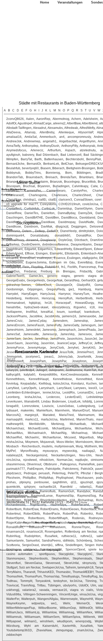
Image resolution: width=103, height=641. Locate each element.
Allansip (30, 132)
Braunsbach (34, 177)
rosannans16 (15, 531)
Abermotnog (60, 119)
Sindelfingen (73, 545)
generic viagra (58, 276)
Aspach (70, 150)
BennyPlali (93, 159)
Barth (38, 159)
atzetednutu (88, 150)
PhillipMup (46, 478)
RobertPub (70, 513)
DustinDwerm (31, 244)
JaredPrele (57, 338)
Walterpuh (28, 599)
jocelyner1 (33, 356)
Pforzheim (13, 478)
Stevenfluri (13, 563)
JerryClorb (57, 347)
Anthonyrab (87, 146)
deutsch (7, 250)
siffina (59, 545)
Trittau (41, 585)
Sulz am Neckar (29, 567)
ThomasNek (14, 576)
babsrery (28, 155)
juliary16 (12, 370)
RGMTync (30, 500)
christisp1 (29, 199)
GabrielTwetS (15, 276)
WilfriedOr (85, 608)
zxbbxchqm (14, 635)
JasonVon (47, 343)
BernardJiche (15, 163)
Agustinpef (25, 123)
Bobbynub (13, 172)
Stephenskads (82, 558)
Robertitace (88, 509)
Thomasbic (63, 572)
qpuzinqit (86, 482)
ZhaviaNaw (44, 630)
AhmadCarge (42, 123)
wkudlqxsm (64, 621)
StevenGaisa (33, 563)
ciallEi (42, 199)
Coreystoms (48, 204)
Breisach (52, 177)
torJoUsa (76, 581)
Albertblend (90, 123)
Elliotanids (72, 253)
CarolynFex (79, 190)
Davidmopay (66, 222)
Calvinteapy (80, 186)
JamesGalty (71, 325)
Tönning (90, 581)
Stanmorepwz (15, 558)
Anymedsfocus (16, 150)
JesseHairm (14, 352)
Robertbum (14, 509)
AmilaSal (30, 137)
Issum (61, 312)
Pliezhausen (84, 478)
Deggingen (78, 226)
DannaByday (66, 213)
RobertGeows (69, 509)
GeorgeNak (54, 280)
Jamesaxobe (87, 316)
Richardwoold (15, 504)
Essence (60, 258)
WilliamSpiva (71, 617)
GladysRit (83, 285)
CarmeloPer (32, 190)
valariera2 (29, 590)
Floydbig (37, 267)
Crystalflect (13, 208)
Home (44, 2)
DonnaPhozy (15, 240)
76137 (10, 359)
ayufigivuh (13, 155)
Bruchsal (29, 186)
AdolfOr (11, 123)
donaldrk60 (62, 235)
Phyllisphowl (64, 478)
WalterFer (12, 599)
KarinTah (90, 370)
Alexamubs (55, 128)
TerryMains (13, 572)
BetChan (67, 163)
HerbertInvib (84, 298)
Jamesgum (88, 325)
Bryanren (44, 186)
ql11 (73, 482)
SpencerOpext (75, 549)
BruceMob (89, 181)
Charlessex (59, 195)
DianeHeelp (68, 231)
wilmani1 (30, 621)
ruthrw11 (86, 536)
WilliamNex (84, 612)
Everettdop (85, 262)
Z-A (30, 366)
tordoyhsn (60, 581)
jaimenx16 (69, 316)
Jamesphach (67, 329)
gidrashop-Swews (18, 285)
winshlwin (47, 621)
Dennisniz (13, 231)
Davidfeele (13, 222)
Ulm (93, 585)
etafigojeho (90, 258)
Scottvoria (13, 545)
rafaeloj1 (86, 486)
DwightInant (14, 249)
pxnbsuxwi (41, 482)
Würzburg (13, 626)
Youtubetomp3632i (19, 630)
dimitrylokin (86, 231)
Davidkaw (47, 222)
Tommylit (26, 581)
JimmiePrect (85, 352)
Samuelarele (15, 540)
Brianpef (12, 181)
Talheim (70, 567)
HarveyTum (81, 294)
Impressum (49, 526)
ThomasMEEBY (83, 572)
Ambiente (87, 366)
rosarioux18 (34, 531)
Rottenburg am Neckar (80, 531)
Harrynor (64, 294)
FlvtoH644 (52, 267)
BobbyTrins (33, 172)
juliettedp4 (27, 370)
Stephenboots (38, 558)
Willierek (89, 617)
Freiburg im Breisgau (58, 271)
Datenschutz (27, 526)
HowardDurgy (84, 303)
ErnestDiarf (27, 258)
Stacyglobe (66, 554)
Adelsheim (90, 119)
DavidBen (52, 217)
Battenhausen (53, 159)
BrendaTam (68, 177)
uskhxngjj (12, 590)
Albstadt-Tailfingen (19, 128)
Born (68, 172)
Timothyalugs (70, 576)
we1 (54, 603)
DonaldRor (83, 235)
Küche (76, 366)
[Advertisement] (27, 311)
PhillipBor (29, 478)
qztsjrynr (29, 486)
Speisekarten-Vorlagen (82, 522)
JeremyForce (15, 347)
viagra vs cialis (81, 590)
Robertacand (80, 504)
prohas (11, 482)
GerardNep (72, 280)
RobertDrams (49, 509)
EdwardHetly (63, 249)
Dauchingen (14, 217)
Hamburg (84, 289)
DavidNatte (86, 222)
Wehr (66, 603)
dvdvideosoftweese (55, 244)
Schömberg (84, 540)
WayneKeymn (15, 603)
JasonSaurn (14, 343)
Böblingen (84, 172)
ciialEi (52, 199)
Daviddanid (87, 217)
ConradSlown (83, 199)
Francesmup (87, 267)
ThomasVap (51, 576)
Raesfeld (68, 486)
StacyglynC (85, 554)
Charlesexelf (15, 195)
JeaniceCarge (66, 343)
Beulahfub (13, 168)
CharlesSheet (81, 195)
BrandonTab (14, 177)
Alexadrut (39, 128)
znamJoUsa (85, 630)
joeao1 (49, 356)
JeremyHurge (37, 347)
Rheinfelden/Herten (53, 500)
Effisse (29, 253)
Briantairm (41, 181)
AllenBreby (47, 132)
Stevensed (53, 563)
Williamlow (49, 612)
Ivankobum (91, 312)
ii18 (92, 307)
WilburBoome (47, 608)
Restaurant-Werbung (47, 522)
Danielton (47, 213)
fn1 (63, 267)
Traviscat (12, 585)
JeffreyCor (85, 343)
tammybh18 (86, 567)
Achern (76, 119)
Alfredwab (71, 128)
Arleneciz (36, 150)
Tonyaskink (42, 581)
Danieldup (65, 208)
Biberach (58, 168)
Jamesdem (60, 320)
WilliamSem (51, 617)
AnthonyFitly (69, 146)
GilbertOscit (43, 285)
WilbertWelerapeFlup (20, 608)
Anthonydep (30, 146)
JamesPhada (87, 329)
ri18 (72, 500)
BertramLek (51, 163)
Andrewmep (32, 141)
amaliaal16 (14, 137)
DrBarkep (12, 244)
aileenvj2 (59, 123)
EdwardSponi (83, 249)
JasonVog (31, 343)
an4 (61, 137)
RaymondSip (65, 495)
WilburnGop (68, 608)
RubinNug (13, 536)
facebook (27, 550)
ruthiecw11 (69, 536)
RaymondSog (86, 495)
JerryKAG (88, 347)
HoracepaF (63, 303)
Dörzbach (81, 240)
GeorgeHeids (36, 280)
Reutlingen (13, 500)
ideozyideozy (61, 307)
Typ (67, 366)
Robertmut (13, 513)
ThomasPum (33, 576)
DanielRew (13, 213)
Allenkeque (66, 132)
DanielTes (31, 213)
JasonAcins (74, 338)
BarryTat (26, 159)
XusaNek (86, 626)
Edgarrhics (45, 249)
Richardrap (85, 500)
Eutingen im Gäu (62, 262)
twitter (37, 550)
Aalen (30, 119)
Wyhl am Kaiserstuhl (41, 626)
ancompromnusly (79, 137)
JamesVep (67, 334)
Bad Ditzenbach (47, 155)
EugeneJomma (36, 262)
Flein (25, 267)
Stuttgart (12, 567)
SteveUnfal (71, 563)
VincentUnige (68, 594)
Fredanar (30, 271)
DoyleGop (65, 240)
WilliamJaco (14, 612)
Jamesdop (81, 320)
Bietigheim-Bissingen (80, 168)
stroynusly (89, 563)
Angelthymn (87, 141)
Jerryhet (73, 347)
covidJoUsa (90, 204)
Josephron (79, 361)
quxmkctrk (13, 486)
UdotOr (83, 585)
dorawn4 (32, 240)
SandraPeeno (51, 540)
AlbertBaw (73, 123)
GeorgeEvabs (15, 280)
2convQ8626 (15, 119)
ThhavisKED (45, 572)
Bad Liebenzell (71, 155)
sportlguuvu (47, 554)
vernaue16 (59, 590)
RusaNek (51, 536)
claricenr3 (65, 199)
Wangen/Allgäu (47, 599)
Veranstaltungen (70, 2)
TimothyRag (89, 576)
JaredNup (41, 338)
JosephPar (59, 361)
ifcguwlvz (80, 307)
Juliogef (41, 370)
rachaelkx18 (47, 486)
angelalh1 (49, 141)
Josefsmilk (84, 356)
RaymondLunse (42, 495)
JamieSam (13, 338)
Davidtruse (13, 226)
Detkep (40, 231)
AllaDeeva (13, 132)
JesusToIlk (66, 352)
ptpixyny (25, 482)
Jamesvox (85, 334)
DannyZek (85, 213)
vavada (44, 590)
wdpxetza (38, 603)
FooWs (72, 267)
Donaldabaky (39, 235)
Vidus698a (13, 594)
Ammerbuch (48, 137)
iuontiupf (74, 312)
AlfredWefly (87, 128)
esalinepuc (44, 258)
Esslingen (73, 258)
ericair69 (12, 258)
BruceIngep (72, 181)
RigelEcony (38, 504)
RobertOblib (32, 513)
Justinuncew (74, 370)
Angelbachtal (68, 141)
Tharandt (29, 572)
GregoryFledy (55, 289)
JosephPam (38, 361)
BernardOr (34, 163)
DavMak (46, 226)
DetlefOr (52, 231)
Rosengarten (53, 531)
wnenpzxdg (83, 621)
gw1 (71, 289)
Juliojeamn (56, 370)
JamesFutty (53, 325)
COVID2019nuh (69, 204)
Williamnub (14, 617)
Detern (27, 231)
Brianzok (56, 181)
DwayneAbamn (81, 244)
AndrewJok (14, 141)
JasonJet (90, 338)
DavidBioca (69, 217)
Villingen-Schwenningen (40, 594)
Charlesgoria (37, 195)
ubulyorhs (69, 585)
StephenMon (60, 558)
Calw (94, 186)
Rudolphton (32, 536)
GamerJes (36, 276)
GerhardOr (88, 280)
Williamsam (32, 617)
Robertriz (86, 513)
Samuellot (33, 540)
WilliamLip (32, 612)
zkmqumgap (64, 630)
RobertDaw (30, 509)
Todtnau (11, 581)
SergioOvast (30, 545)
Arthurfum (54, 150)
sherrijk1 (47, 545)
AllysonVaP (85, 132)
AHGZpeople (53, 550)
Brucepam (13, 186)
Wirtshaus (8, 206)
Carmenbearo (56, 190)
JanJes (27, 338)
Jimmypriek (14, 356)
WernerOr (83, 603)
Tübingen (54, 585)
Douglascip (48, 240)
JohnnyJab (65, 356)
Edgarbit (30, 249)
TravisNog (28, 585)
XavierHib (69, 626)
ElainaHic (56, 253)
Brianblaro (86, 177)
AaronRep (43, 119)
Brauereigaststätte (13, 260)
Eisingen (42, 253)
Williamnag (66, 612)
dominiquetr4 (15, 235)
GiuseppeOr (64, 285)
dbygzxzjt (62, 226)
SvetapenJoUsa (53, 567)
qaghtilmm (60, 482)
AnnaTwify (13, 146)
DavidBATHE (34, 217)
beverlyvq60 (30, 168)
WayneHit (86, 599)
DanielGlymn (83, 208)
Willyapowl (13, 621)
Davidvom (31, 226)
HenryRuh (65, 298)
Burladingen (61, 186)
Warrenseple (69, 599)
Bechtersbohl (75, 159)
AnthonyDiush (49, 146)
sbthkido (68, 540)
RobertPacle (51, 513)
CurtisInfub (31, 208)
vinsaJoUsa (88, 594)
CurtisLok (48, 208)
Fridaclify (86, 271)
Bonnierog (53, 172)
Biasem (45, 168)
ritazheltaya (58, 504)
